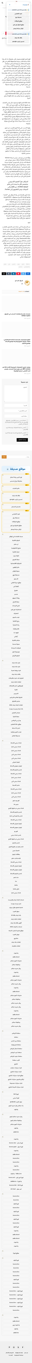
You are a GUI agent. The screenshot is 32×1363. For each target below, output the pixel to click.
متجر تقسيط (16, 785)
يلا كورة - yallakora (16, 1181)
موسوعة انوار (16, 652)
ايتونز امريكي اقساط (16, 823)
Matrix (27, 264)
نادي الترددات (16, 605)
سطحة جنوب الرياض (16, 1056)
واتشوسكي (26, 267)
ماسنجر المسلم (16, 506)
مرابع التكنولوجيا (16, 548)
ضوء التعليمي (16, 514)
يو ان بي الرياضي (16, 720)
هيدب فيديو (16, 617)
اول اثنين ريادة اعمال (16, 477)
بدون (18, 264)
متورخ (16, 590)
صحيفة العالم (16, 736)
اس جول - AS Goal (16, 1189)
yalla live (16, 1132)
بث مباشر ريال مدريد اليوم (16, 1105)
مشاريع (16, 938)
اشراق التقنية (16, 540)
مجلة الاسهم (16, 559)
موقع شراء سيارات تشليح (16, 1075)
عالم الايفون (16, 567)
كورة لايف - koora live (16, 1291)
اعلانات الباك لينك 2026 (16, 705)
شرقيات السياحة (16, 648)
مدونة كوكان (16, 571)
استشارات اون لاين (16, 609)
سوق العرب (16, 911)
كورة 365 (16, 1094)
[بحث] (2, 3)
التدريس (16, 693)
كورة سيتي (16, 1098)
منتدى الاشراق (16, 701)
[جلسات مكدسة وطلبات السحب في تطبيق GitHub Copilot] (16, 304)
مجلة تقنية (16, 716)
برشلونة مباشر (16, 964)
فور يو (16, 831)
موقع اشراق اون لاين (16, 525)
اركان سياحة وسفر (16, 529)
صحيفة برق (16, 518)
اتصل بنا (11, 1355)
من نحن (26, 1352)
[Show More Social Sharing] (3, 33)
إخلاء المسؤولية (19, 1352)
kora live (16, 1200)
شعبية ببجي (16, 850)
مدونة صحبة (16, 644)
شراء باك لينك (16, 663)
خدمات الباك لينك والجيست (16, 900)
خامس (13, 264)
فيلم (5, 264)
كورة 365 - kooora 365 (16, 1185)
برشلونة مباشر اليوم (16, 1120)
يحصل (20, 267)
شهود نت (16, 632)
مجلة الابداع (16, 602)
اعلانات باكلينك (16, 946)
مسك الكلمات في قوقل (16, 536)
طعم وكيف (16, 629)
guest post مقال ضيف (16, 907)
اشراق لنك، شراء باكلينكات (16, 678)
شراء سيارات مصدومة (16, 1083)
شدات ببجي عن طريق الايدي (16, 808)
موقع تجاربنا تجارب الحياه (16, 930)
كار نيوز (16, 579)
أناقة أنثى (16, 586)
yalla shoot (16, 957)
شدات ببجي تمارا (16, 746)
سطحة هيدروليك (16, 1045)
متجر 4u (16, 804)
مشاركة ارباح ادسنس (16, 481)
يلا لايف (16, 1109)
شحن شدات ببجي (16, 835)
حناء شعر (16, 877)
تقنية (16, 689)
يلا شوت (16, 953)
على (9, 264)
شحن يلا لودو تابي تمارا (16, 816)
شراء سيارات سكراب (16, 1068)
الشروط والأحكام (10, 1352)
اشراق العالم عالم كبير (16, 697)
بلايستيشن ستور (16, 858)
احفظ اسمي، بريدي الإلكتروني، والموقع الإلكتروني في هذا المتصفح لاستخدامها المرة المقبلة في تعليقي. (16, 422)
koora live (16, 1158)
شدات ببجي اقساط (16, 743)
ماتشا (16, 885)
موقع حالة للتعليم (16, 724)
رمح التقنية (16, 621)
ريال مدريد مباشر (16, 968)
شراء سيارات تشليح (16, 1071)
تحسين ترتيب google (16, 499)
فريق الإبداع (19, 281)
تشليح (16, 1064)
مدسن (16, 594)
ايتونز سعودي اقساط (16, 766)
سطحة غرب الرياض (16, 1052)
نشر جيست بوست (16, 903)
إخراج (23, 264)
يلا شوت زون (16, 1325)
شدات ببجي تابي (16, 754)
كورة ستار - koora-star (16, 1143)
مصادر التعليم (16, 712)
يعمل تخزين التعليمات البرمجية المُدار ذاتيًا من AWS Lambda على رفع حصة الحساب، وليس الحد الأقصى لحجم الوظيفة (16, 369)
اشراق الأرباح (16, 655)
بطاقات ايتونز (16, 854)
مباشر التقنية (16, 640)
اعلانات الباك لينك (16, 682)
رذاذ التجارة (16, 625)
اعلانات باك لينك (16, 942)
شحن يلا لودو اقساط (16, 770)
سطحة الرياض (16, 1033)
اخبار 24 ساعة (16, 728)
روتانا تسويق (16, 598)
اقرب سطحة (16, 1060)
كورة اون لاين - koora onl (16, 1177)
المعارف (16, 613)
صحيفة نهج (16, 575)
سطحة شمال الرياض (16, 1048)
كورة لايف (16, 1204)
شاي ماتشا (16, 889)
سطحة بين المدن (16, 1041)
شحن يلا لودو (16, 843)
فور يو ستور (16, 800)
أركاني (16, 636)
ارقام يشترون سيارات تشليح (16, 1079)
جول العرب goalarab (16, 1102)
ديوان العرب (16, 934)
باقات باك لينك (16, 674)
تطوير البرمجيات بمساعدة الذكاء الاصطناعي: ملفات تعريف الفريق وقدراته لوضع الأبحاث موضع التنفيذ (17, 341)
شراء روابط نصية (16, 670)
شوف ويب (16, 555)
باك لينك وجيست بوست (16, 709)
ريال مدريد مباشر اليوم (16, 1116)
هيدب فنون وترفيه (16, 732)
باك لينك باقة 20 (16, 915)
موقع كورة (16, 1253)
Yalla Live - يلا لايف (16, 1173)
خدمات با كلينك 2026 (16, 927)
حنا (16, 881)
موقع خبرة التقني (16, 582)
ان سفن (16, 544)
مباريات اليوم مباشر (16, 961)
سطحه (16, 1037)
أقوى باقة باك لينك (16, 923)
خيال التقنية (16, 552)
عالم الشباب (16, 488)
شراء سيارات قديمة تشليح (16, 1087)
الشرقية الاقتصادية (16, 563)
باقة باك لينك (16, 495)
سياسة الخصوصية (18, 1355)
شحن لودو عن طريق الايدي (16, 846)
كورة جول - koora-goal (16, 1146)
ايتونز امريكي (16, 762)
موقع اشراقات (16, 521)
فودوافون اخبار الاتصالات (16, 686)
